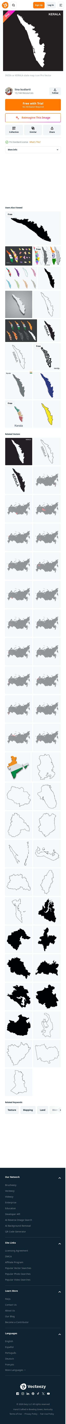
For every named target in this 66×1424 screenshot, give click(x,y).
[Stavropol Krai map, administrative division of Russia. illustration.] (18, 1101)
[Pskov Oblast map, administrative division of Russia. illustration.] (18, 758)
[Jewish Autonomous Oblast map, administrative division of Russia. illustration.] (18, 672)
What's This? (35, 142)
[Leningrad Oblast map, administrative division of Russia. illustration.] (18, 1072)
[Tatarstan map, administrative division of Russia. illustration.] (18, 786)
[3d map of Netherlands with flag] (46, 1187)
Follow (55, 93)
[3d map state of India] (42, 325)
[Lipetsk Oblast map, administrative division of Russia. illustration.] (18, 958)
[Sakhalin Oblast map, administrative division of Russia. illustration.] (18, 1362)
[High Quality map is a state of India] (18, 491)
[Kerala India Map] (21, 298)
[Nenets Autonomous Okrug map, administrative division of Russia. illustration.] (18, 1158)
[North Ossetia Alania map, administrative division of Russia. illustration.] (18, 901)
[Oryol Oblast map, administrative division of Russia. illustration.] (18, 1129)
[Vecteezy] (5, 5)
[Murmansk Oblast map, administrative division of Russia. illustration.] (18, 1276)
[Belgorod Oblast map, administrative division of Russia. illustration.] (18, 1044)
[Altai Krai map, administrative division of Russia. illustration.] (18, 700)
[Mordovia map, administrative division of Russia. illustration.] (18, 929)
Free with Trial (33, 104)
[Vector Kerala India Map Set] (18, 276)
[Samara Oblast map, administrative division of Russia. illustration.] (18, 1186)
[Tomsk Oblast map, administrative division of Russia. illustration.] (18, 1247)
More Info (12, 149)
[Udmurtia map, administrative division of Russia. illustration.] (19, 1218)
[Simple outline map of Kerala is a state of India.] (18, 549)
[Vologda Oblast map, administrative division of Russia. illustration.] (18, 843)
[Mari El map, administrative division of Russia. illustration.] (18, 1015)
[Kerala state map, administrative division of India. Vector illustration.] (16, 322)
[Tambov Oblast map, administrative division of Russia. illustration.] (18, 1333)
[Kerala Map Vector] (18, 256)
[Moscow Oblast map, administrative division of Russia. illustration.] (18, 815)
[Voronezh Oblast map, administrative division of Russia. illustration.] (18, 1304)
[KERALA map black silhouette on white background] (32, 228)
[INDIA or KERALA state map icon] (16, 403)
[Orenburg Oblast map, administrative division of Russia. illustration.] (18, 872)
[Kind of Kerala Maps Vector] (21, 379)
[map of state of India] (18, 463)
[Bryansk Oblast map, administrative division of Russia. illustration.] (18, 986)
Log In (51, 5)
